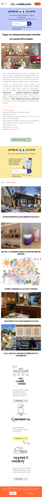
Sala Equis (17, 77)
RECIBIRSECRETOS (37, 4)
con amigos (7, 101)
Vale (13, 493)
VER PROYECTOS (19, 438)
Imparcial (29, 77)
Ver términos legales (16, 29)
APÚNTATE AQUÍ (19, 400)
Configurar (29, 493)
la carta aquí (13, 125)
